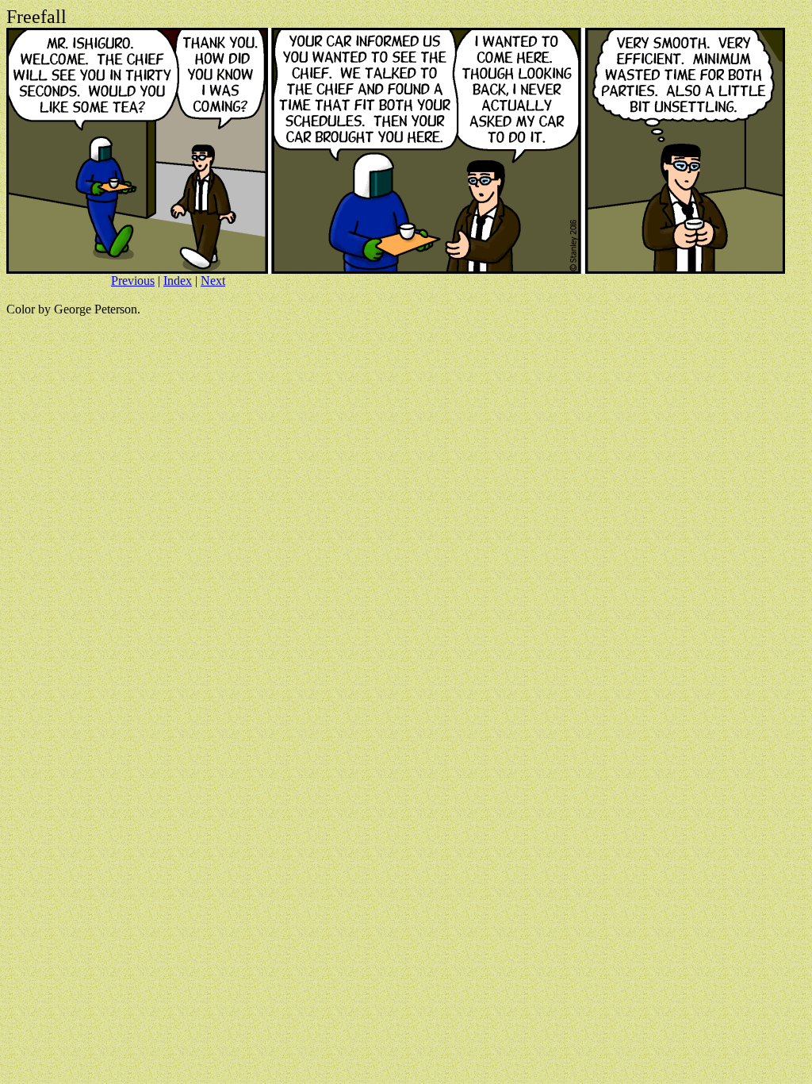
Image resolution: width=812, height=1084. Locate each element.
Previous (133, 280)
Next (213, 280)
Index (177, 280)
